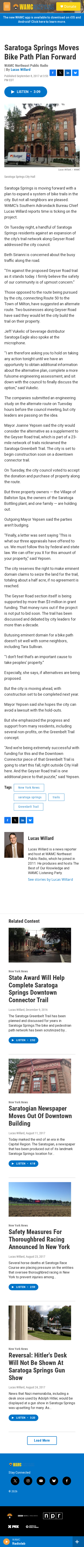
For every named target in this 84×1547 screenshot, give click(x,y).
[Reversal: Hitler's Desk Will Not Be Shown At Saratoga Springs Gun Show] (40, 1323)
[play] (6, 1541)
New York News (29, 787)
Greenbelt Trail (28, 806)
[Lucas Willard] (14, 845)
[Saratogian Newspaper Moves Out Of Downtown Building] (40, 1076)
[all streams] (78, 1541)
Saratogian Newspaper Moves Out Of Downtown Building (40, 1116)
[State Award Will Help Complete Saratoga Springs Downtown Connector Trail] (40, 945)
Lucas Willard (20, 69)
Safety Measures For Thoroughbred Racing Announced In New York (39, 1239)
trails (56, 797)
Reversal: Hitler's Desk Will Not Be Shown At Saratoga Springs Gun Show (38, 1366)
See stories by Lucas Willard (50, 879)
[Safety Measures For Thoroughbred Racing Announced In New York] (40, 1199)
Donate (70, 6)
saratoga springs (30, 797)
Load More (42, 1440)
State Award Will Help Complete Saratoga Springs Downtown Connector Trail (37, 989)
